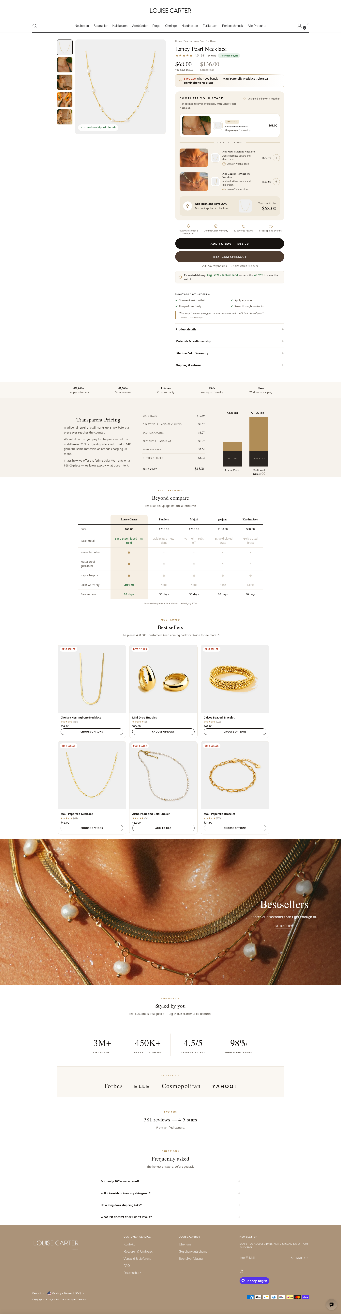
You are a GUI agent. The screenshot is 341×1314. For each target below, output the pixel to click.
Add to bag (163, 828)
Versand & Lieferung (137, 1258)
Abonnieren (300, 1258)
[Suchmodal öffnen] (34, 26)
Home (178, 41)
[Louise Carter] (170, 10)
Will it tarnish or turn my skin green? (126, 1193)
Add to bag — (230, 243)
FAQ (127, 1265)
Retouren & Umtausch (139, 1251)
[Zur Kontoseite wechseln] (298, 26)
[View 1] (65, 47)
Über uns (185, 1244)
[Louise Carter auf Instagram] (242, 1272)
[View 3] (65, 82)
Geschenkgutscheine (193, 1251)
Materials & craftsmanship (193, 341)
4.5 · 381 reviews (205, 55)
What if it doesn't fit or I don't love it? (126, 1217)
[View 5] (65, 117)
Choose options (92, 731)
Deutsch (36, 1293)
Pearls (187, 41)
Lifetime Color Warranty (192, 353)
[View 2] (65, 65)
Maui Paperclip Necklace (239, 78)
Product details (186, 329)
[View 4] (65, 99)
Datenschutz (132, 1272)
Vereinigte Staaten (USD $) (66, 1293)
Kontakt (129, 1244)
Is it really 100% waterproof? (120, 1181)
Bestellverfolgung (191, 1258)
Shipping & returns (188, 365)
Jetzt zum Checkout (229, 257)
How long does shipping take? (121, 1205)
